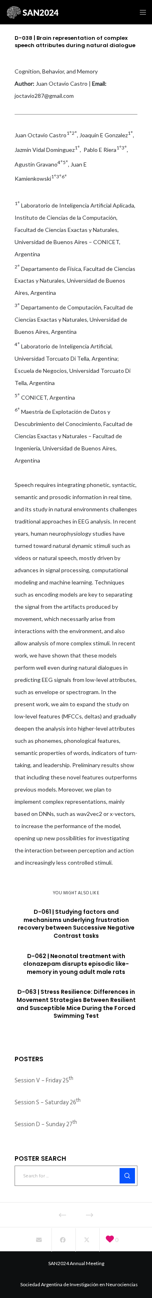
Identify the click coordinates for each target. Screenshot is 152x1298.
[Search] (127, 1175)
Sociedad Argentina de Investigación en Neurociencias (79, 1284)
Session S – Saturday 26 (48, 1102)
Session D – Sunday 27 (46, 1124)
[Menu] (140, 12)
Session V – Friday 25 (44, 1080)
